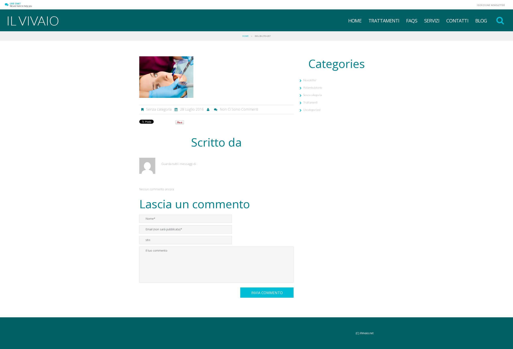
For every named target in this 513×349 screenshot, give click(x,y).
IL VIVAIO (32, 20)
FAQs (411, 20)
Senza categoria (312, 95)
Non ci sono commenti (239, 109)
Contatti (457, 20)
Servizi (431, 20)
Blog (481, 20)
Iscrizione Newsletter (491, 5)
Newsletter (310, 80)
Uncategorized (311, 109)
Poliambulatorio (312, 87)
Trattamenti (384, 20)
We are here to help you (21, 4)
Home (355, 20)
